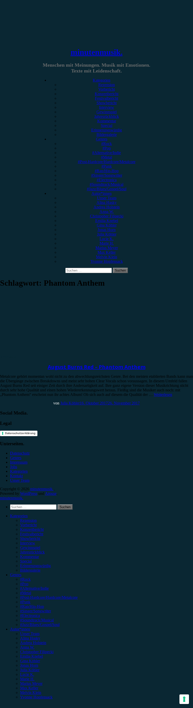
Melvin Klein (106, 257)
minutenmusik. (97, 52)
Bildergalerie (106, 134)
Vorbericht (106, 89)
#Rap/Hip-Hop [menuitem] (32, 606)
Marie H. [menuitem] (27, 679)
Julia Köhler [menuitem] (29, 670)
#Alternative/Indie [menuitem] (34, 588)
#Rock (106, 143)
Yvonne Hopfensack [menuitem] (36, 697)
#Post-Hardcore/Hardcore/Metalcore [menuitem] (49, 597)
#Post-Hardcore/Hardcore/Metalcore (106, 162)
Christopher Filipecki (106, 216)
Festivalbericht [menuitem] (31, 534)
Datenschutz (20, 453)
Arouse (51, 493)
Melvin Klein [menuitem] (30, 692)
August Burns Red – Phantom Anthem (97, 366)
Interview (106, 107)
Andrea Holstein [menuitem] (33, 643)
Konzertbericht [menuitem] (32, 529)
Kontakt (16, 476)
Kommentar (106, 121)
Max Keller (107, 252)
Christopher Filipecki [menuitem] (37, 652)
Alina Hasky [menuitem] (30, 638)
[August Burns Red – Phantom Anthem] (41, 352)
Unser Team (106, 198)
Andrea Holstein (106, 207)
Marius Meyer (106, 248)
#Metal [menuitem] (25, 593)
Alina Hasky (106, 202)
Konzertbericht (106, 94)
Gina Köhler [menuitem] (30, 661)
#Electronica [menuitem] (30, 615)
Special (106, 125)
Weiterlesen (163, 394)
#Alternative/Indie (106, 153)
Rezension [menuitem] (28, 520)
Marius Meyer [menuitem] (31, 683)
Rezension (106, 85)
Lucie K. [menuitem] (27, 674)
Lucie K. (107, 239)
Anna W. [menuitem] (27, 647)
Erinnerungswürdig (106, 130)
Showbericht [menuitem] (30, 538)
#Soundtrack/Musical (106, 184)
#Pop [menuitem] (24, 584)
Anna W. (107, 211)
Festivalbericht (106, 98)
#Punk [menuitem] (25, 602)
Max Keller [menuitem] (29, 688)
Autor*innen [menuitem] (20, 629)
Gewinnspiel (106, 112)
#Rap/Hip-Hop (107, 171)
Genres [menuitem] (15, 575)
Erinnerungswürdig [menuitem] (35, 566)
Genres (101, 139)
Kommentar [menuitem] (29, 556)
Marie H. (107, 243)
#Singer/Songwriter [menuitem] (35, 611)
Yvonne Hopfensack (106, 261)
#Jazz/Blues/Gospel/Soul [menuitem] (40, 624)
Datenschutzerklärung (20, 433)
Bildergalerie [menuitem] (30, 570)
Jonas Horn (107, 230)
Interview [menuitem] (27, 543)
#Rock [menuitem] (25, 579)
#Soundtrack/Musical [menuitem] (37, 620)
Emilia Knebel (106, 220)
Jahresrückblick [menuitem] (32, 552)
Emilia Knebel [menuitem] (31, 656)
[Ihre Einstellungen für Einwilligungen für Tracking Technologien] (184, 699)
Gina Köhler (107, 225)
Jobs (13, 467)
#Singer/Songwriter (106, 175)
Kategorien (101, 80)
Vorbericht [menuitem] (28, 525)
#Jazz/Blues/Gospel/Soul (106, 189)
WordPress (28, 493)
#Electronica (107, 180)
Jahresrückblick (106, 116)
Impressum (18, 462)
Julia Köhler (106, 234)
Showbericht (106, 103)
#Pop (107, 148)
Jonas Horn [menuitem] (29, 665)
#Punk (107, 166)
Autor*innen (101, 193)
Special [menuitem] (26, 561)
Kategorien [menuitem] (19, 516)
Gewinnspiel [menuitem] (30, 547)
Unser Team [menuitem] (29, 633)
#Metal (106, 157)
